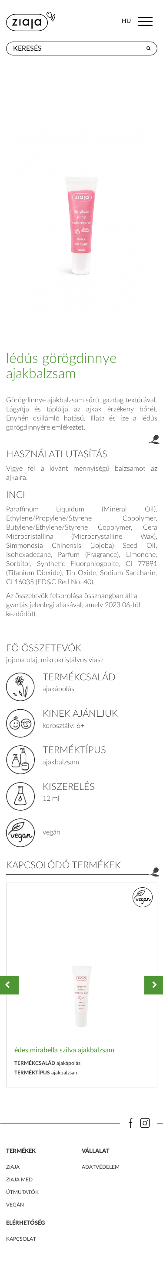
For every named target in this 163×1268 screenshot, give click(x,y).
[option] (81, 985)
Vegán (15, 1204)
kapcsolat (21, 1239)
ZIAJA (13, 1167)
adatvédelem (101, 1167)
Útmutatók (22, 1192)
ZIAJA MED (19, 1179)
